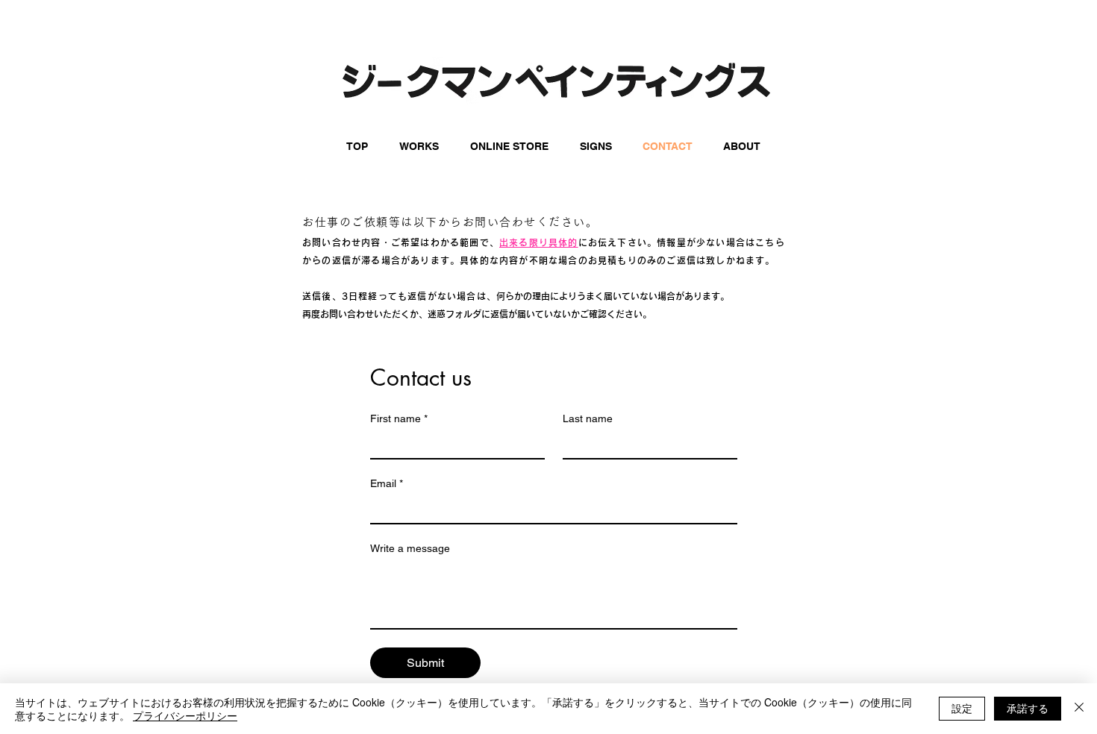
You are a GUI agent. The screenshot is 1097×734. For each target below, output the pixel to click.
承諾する (1027, 707)
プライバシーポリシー (185, 715)
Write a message (410, 548)
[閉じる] (1079, 708)
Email (386, 483)
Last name (588, 418)
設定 (961, 707)
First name (399, 418)
